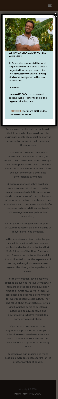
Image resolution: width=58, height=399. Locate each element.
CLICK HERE (16, 111)
